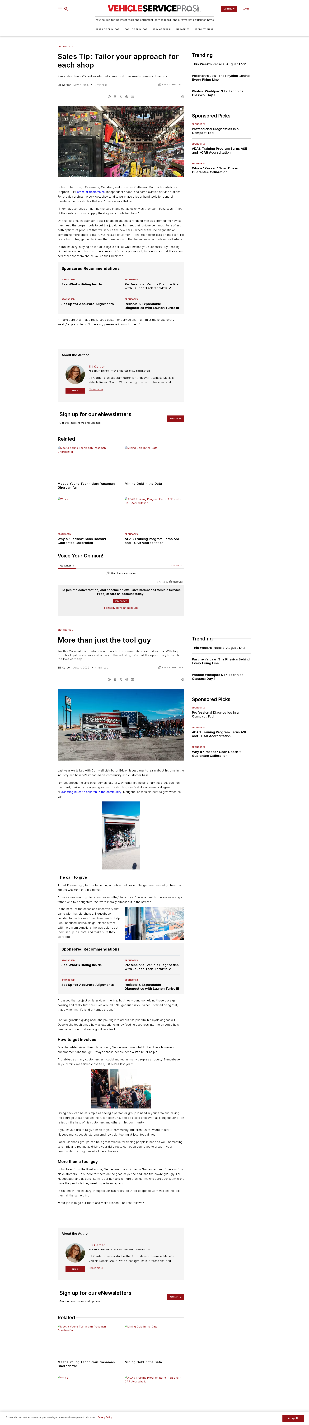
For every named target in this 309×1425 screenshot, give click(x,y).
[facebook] (109, 96)
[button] (60, 8)
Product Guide (204, 29)
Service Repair (162, 29)
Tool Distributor (136, 29)
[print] (182, 96)
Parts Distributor (107, 29)
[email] (132, 96)
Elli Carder (64, 84)
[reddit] (126, 96)
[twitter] (120, 96)
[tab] (67, 565)
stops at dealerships (91, 192)
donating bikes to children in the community (91, 792)
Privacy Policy (105, 1417)
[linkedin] (115, 96)
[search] (66, 8)
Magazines (182, 29)
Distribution (65, 46)
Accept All (293, 1418)
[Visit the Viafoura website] (176, 581)
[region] (121, 574)
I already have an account (121, 607)
